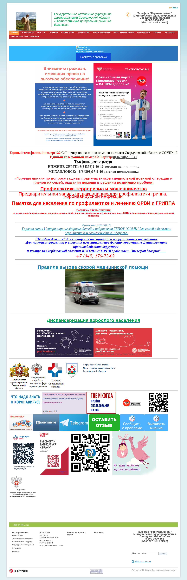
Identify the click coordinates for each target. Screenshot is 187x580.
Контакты (157, 32)
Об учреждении (27, 32)
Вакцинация (169, 32)
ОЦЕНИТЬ (21, 490)
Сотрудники (16, 548)
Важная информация (101, 32)
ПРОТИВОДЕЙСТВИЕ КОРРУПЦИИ (25, 36)
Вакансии (15, 551)
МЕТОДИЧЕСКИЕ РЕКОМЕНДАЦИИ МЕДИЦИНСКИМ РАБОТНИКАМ (51, 543)
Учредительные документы (22, 538)
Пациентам (53, 32)
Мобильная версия (143, 561)
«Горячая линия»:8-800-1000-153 (96, 225)
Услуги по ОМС (84, 32)
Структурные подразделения (23, 545)
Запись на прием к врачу (124, 32)
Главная (14, 32)
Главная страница (21, 525)
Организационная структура (22, 542)
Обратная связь (143, 32)
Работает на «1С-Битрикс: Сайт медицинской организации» (154, 570)
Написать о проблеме (93, 57)
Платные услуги (67, 32)
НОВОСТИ (41, 32)
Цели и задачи (17, 535)
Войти (175, 7)
